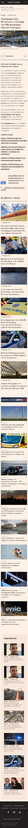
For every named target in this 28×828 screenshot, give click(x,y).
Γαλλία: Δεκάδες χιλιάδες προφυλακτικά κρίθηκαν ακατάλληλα (10, 565)
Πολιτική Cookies (7, 805)
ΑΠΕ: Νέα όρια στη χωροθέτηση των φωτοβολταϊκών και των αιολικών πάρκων (12, 427)
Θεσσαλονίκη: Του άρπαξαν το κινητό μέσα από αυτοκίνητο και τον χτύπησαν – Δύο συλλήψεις (14, 771)
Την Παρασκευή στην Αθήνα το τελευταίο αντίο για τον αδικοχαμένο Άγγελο (14, 682)
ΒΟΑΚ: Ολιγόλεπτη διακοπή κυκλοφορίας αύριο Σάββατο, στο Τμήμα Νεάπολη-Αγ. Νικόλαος (13, 704)
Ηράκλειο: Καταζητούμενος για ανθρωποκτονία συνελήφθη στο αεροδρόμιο (12, 167)
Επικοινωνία (23, 808)
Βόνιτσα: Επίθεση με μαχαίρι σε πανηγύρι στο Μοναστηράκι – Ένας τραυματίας (13, 355)
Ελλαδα (3, 15)
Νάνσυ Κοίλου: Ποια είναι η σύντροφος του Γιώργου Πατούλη (13, 793)
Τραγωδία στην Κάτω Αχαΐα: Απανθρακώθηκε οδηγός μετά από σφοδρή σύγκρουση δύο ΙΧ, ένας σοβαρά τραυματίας (13, 229)
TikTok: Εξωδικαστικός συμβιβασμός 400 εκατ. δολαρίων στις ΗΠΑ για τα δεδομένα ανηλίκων (13, 593)
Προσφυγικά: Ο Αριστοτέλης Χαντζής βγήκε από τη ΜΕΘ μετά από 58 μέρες (12, 261)
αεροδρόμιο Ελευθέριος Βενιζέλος (14, 187)
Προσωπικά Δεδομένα (19, 805)
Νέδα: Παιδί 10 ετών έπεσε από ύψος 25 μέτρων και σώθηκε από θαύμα (12, 454)
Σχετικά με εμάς (14, 808)
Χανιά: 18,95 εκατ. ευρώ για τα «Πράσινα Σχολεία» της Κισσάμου (13, 539)
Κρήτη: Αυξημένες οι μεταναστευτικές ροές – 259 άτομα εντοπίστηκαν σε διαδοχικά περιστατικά (14, 482)
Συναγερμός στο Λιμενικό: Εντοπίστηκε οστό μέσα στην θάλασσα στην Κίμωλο (12, 291)
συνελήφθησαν (10, 73)
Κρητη (6, 656)
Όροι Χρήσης (5, 808)
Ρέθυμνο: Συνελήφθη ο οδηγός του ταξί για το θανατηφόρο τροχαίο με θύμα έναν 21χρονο (13, 749)
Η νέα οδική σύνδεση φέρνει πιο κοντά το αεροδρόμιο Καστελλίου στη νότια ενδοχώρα (13, 727)
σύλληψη (3, 189)
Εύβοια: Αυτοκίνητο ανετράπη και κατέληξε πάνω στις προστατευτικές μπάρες (14, 622)
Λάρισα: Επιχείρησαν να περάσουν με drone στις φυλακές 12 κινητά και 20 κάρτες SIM (14, 385)
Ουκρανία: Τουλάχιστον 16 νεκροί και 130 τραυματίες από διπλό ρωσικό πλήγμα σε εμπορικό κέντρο (13, 512)
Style (5, 790)
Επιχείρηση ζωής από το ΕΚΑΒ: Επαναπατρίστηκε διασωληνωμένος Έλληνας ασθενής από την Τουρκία (13, 323)
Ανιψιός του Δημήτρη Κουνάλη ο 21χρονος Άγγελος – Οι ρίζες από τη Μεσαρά (13, 660)
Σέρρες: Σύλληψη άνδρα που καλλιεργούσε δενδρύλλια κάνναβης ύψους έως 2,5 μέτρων (14, 141)
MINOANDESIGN (11, 824)
